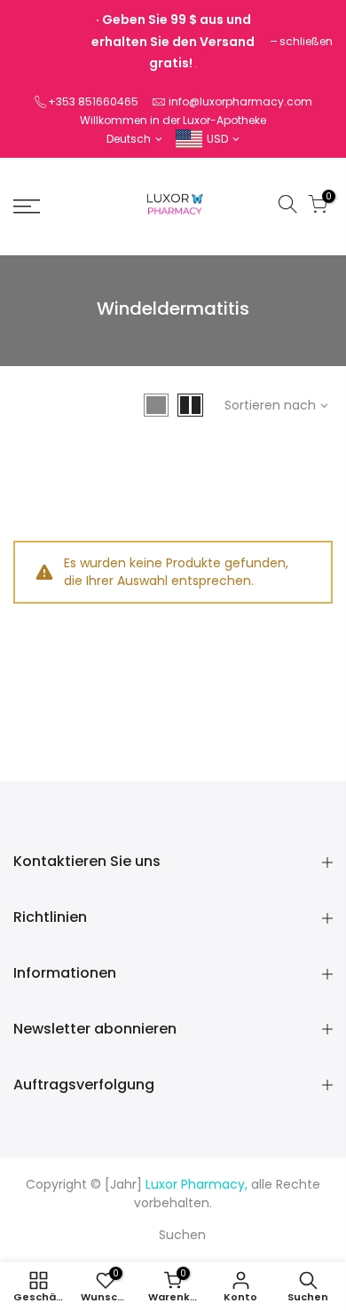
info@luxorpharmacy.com (240, 101)
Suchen (182, 1235)
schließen (306, 41)
